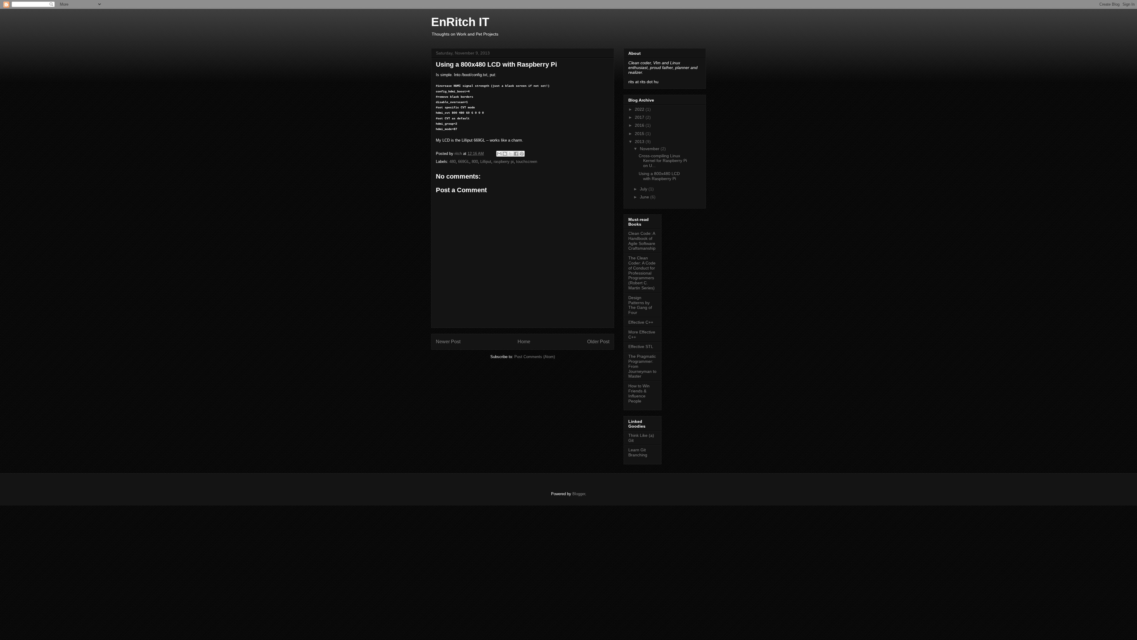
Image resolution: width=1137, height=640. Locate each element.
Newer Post (448, 341)
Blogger (578, 494)
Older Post (598, 341)
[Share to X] (510, 154)
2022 (640, 109)
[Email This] (499, 154)
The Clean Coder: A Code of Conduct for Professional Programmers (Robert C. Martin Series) (642, 273)
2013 (640, 141)
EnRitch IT (460, 21)
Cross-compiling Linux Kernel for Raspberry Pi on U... (663, 160)
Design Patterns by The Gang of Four (640, 305)
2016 (640, 125)
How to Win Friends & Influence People (639, 393)
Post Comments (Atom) (534, 357)
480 (452, 161)
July (644, 189)
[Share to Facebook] (516, 154)
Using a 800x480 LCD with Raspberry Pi (659, 176)
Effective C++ (640, 322)
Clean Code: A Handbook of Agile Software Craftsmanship (642, 241)
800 (475, 161)
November (650, 148)
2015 (640, 133)
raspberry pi (504, 161)
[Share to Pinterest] (522, 154)
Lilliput (485, 161)
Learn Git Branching (637, 452)
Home (524, 341)
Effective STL (640, 346)
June (645, 197)
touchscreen (526, 161)
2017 (640, 117)
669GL (463, 161)
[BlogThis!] (505, 154)
